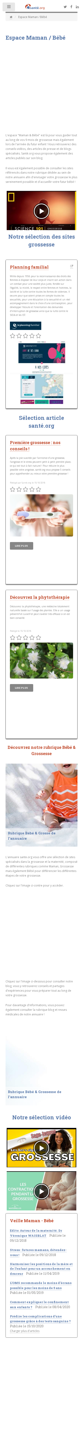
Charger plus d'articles (24, 1331)
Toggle (9, 8)
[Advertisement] (41, 88)
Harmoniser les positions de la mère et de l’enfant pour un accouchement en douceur (41, 1269)
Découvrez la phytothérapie (39, 597)
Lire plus (21, 545)
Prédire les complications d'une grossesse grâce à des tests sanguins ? (40, 1318)
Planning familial (29, 267)
